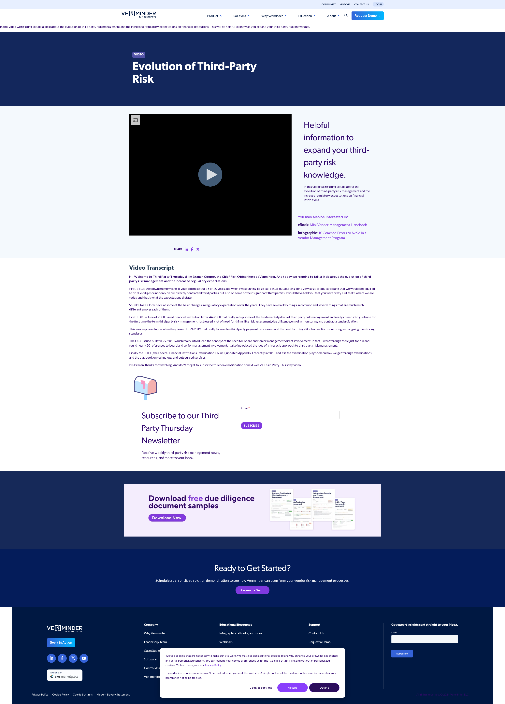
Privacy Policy (213, 665)
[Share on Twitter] (198, 249)
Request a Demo (252, 590)
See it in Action (61, 642)
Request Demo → (367, 15)
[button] (475, 656)
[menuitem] (327, 4)
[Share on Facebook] (192, 249)
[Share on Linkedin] (186, 249)
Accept (292, 687)
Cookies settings (261, 687)
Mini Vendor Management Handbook (338, 225)
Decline (324, 687)
